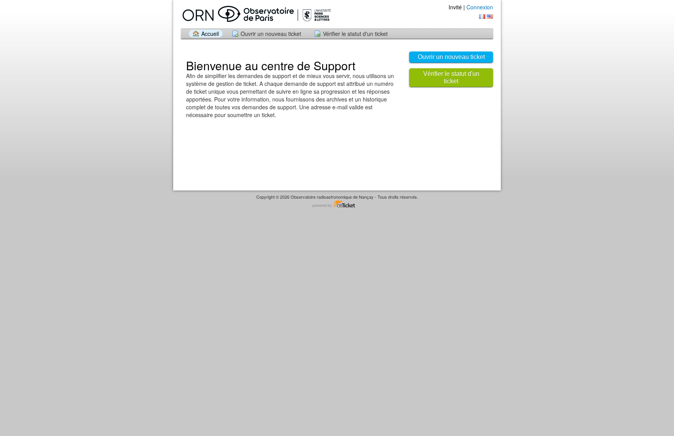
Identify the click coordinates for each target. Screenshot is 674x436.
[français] (482, 16)
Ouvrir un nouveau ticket (271, 33)
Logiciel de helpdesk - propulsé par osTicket (337, 204)
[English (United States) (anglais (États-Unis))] (490, 16)
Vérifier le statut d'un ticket (355, 33)
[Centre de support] (256, 14)
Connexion (479, 7)
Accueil (210, 33)
